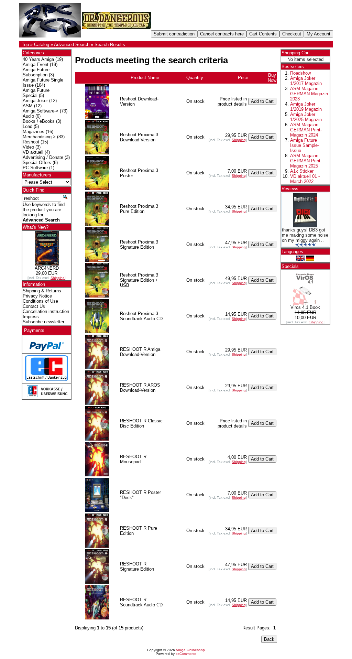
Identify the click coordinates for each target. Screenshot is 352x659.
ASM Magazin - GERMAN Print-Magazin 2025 (306, 161)
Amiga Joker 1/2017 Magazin (306, 81)
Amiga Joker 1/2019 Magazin (306, 106)
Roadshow (300, 73)
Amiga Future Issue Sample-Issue (304, 145)
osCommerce (186, 654)
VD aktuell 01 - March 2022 (305, 179)
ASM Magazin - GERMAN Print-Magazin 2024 (306, 130)
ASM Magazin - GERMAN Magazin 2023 (309, 93)
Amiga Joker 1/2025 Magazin (306, 117)
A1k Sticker (302, 171)
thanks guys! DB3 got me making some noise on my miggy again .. (305, 235)
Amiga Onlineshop (190, 650)
